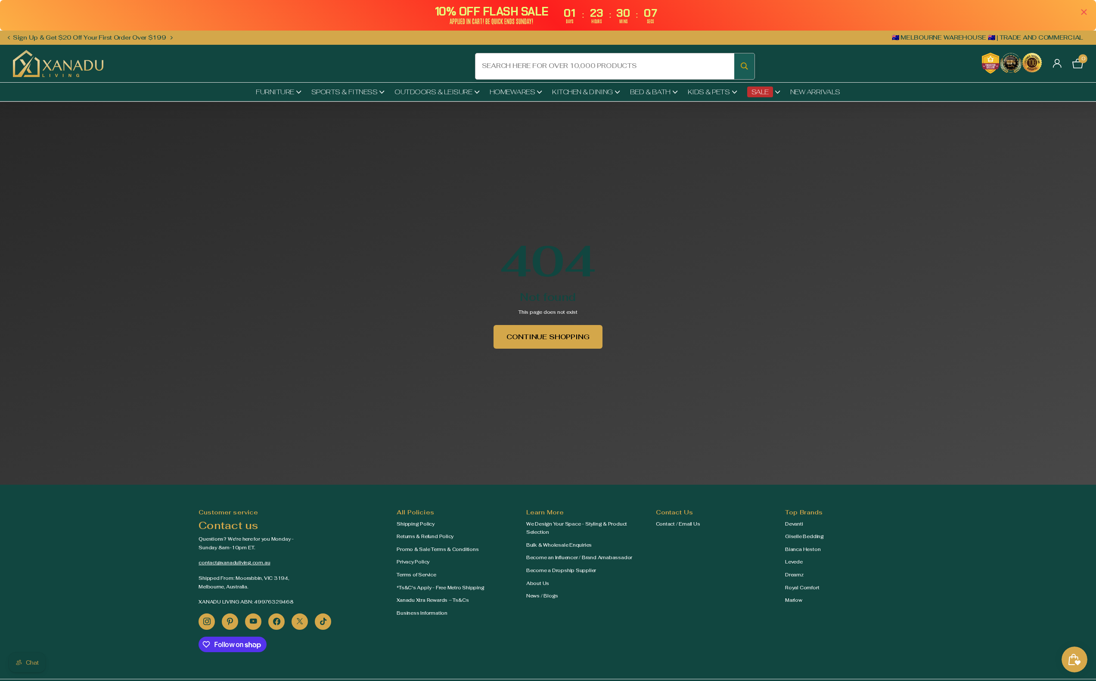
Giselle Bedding (804, 536)
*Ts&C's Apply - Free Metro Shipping (440, 588)
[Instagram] (207, 621)
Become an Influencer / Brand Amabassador (579, 557)
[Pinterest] (230, 621)
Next (171, 37)
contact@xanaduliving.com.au (234, 563)
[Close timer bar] (1083, 12)
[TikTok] (323, 621)
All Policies (415, 512)
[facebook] (276, 621)
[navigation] (8, 37)
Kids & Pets (709, 91)
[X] (300, 621)
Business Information (422, 613)
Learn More (545, 512)
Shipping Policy (416, 524)
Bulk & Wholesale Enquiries (559, 545)
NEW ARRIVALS (815, 91)
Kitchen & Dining (582, 91)
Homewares (512, 91)
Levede (794, 562)
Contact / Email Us (678, 524)
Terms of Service (416, 575)
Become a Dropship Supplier (561, 570)
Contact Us (674, 512)
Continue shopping (547, 336)
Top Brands (804, 512)
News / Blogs (542, 596)
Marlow (793, 600)
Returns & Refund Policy (425, 536)
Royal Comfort (802, 588)
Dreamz (794, 575)
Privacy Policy (413, 562)
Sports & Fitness (344, 91)
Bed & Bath (650, 91)
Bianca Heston (802, 549)
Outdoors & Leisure (433, 91)
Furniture (275, 91)
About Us (537, 583)
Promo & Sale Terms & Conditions (437, 549)
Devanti (794, 524)
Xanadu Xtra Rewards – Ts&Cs (433, 600)
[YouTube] (253, 621)
